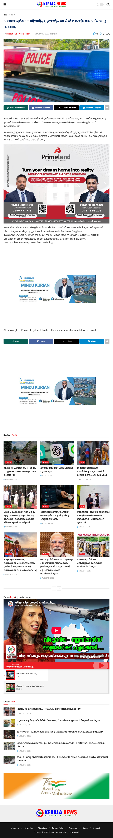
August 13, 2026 (84, 571)
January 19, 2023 (42, 34)
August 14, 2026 (48, 578)
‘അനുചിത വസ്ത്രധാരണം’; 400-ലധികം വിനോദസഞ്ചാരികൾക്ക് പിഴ (48, 709)
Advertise (29, 828)
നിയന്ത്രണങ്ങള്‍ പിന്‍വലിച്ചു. (20, 666)
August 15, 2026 (11, 574)
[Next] (59, 588)
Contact (96, 828)
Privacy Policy (58, 828)
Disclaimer (42, 828)
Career (85, 828)
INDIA (13, 15)
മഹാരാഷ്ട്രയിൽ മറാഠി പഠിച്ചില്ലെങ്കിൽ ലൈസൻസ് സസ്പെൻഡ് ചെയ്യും (89, 563)
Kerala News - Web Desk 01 (18, 34)
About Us (15, 828)
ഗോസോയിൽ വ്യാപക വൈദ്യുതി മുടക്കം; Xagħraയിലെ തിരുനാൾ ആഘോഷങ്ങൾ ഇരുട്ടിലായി (60, 732)
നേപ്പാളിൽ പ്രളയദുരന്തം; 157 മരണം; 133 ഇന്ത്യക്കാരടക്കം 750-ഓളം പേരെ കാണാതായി (20, 472)
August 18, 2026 (11, 527)
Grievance (73, 828)
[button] (8, 183)
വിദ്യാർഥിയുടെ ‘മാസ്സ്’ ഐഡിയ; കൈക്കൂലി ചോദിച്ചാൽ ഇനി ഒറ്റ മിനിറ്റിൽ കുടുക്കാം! (54, 516)
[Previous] (54, 588)
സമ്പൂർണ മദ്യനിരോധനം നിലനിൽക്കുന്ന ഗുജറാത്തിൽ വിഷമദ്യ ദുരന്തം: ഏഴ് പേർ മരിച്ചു (92, 472)
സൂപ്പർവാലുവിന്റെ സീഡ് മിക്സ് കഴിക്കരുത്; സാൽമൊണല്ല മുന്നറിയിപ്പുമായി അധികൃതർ (58, 720)
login (12, 597)
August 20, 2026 (48, 476)
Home (6, 15)
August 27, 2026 (11, 479)
